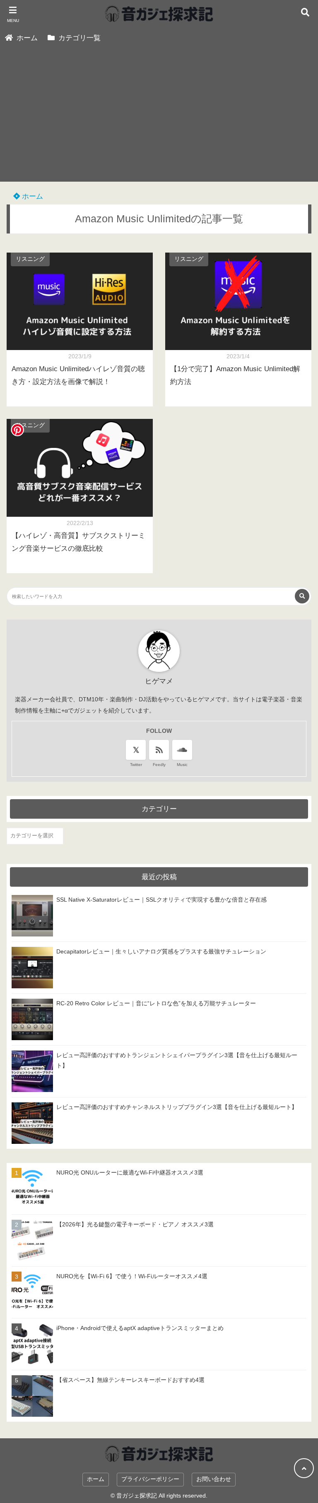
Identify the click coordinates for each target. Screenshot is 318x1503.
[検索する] (302, 596)
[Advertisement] (159, 124)
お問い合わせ (213, 1479)
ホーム (31, 196)
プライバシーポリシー (150, 1479)
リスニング (30, 259)
